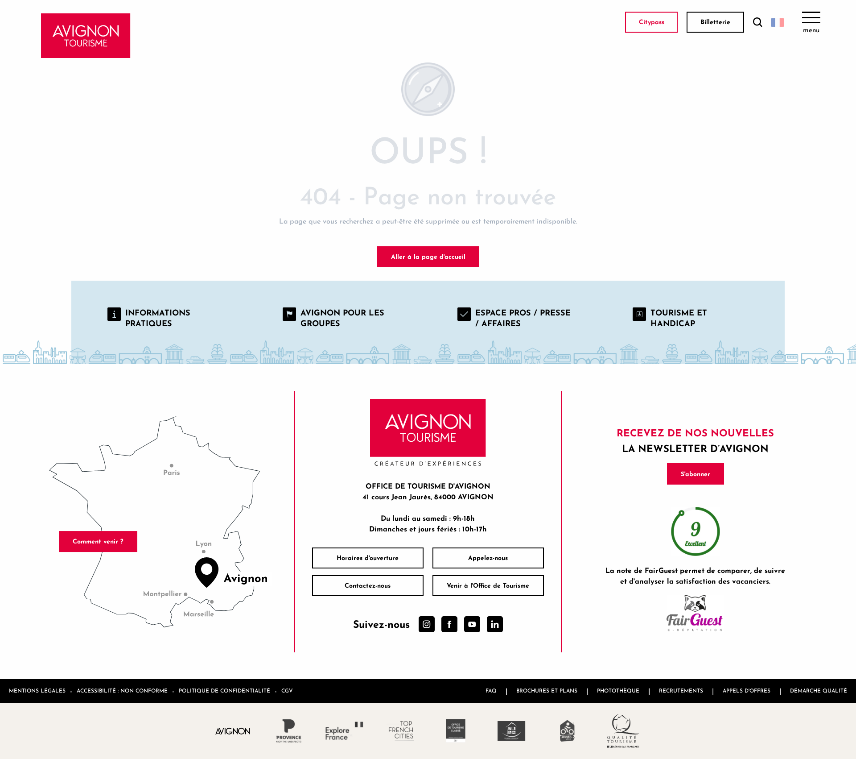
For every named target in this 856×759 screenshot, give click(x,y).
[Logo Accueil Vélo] (567, 731)
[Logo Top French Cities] (400, 731)
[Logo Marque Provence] (289, 730)
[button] (757, 22)
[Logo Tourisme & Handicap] (512, 731)
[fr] (777, 22)
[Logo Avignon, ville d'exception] (233, 730)
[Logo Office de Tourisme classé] (456, 730)
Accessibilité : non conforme (122, 690)
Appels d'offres (746, 690)
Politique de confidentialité (224, 690)
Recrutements (681, 690)
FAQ (491, 690)
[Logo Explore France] (344, 730)
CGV (287, 690)
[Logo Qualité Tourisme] (623, 731)
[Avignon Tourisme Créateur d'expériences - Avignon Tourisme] (86, 35)
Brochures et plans (546, 690)
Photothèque (618, 690)
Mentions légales (37, 690)
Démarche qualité (818, 690)
